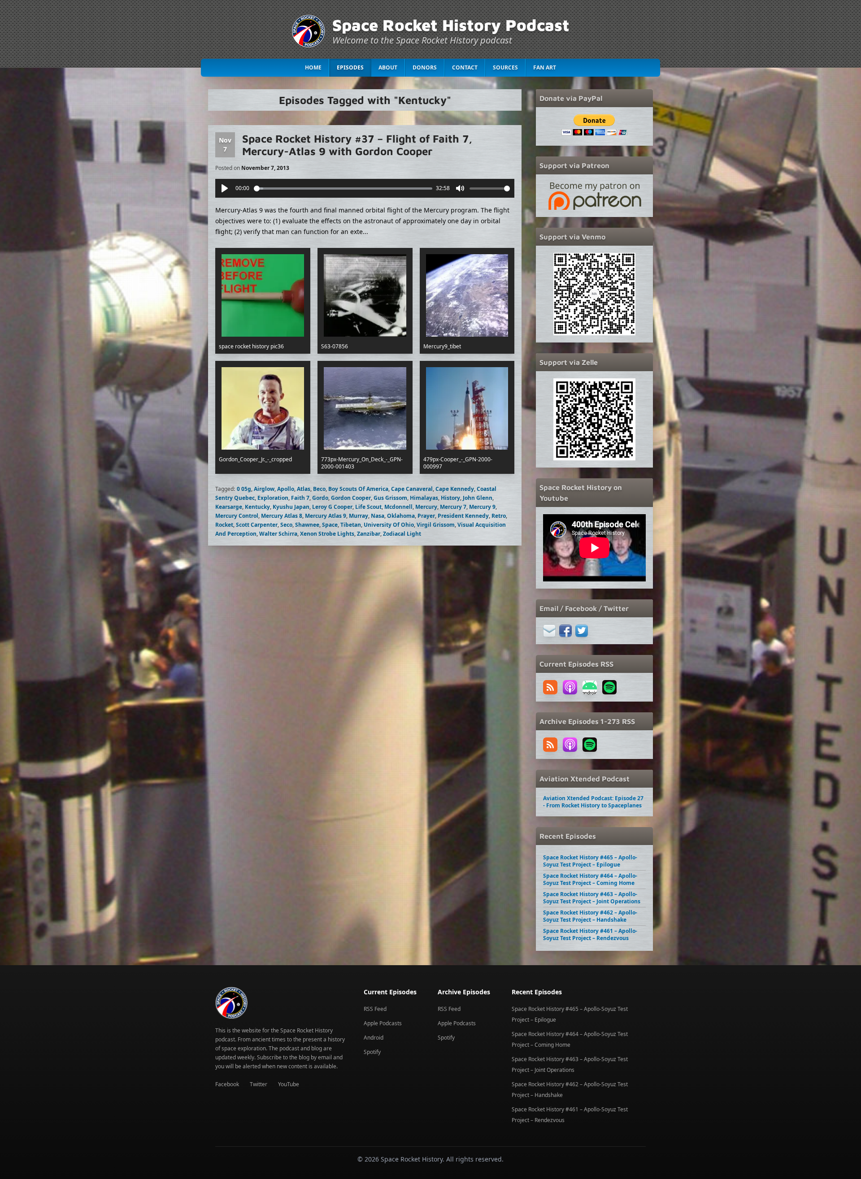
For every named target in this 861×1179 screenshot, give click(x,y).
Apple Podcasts (383, 1023)
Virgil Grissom (436, 525)
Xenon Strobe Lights (327, 533)
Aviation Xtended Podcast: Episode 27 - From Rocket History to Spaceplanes (593, 801)
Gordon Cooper (351, 498)
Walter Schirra (278, 533)
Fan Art (544, 67)
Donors (425, 67)
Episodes (350, 67)
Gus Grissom (390, 498)
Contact (465, 67)
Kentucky (257, 507)
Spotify (372, 1052)
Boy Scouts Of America (358, 489)
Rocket (224, 525)
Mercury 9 (482, 507)
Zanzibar (368, 533)
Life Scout (368, 507)
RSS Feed (375, 1009)
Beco (319, 489)
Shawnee (307, 525)
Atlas (303, 489)
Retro (498, 516)
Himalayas (424, 498)
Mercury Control (236, 516)
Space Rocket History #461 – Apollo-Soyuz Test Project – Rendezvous (590, 934)
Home (313, 67)
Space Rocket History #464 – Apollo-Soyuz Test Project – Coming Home (590, 879)
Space (330, 525)
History (450, 498)
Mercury (426, 507)
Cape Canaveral (412, 489)
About (387, 67)
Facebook (227, 1084)
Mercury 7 (453, 507)
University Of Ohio (389, 525)
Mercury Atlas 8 (281, 516)
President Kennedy (463, 516)
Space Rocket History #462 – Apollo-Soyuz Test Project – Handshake (590, 916)
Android (373, 1037)
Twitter (258, 1084)
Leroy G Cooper (332, 507)
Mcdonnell (398, 507)
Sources (505, 67)
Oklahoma (401, 516)
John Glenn (477, 498)
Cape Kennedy (454, 489)
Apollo (285, 489)
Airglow (264, 489)
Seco (286, 525)
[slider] (343, 188)
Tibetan (350, 525)
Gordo (320, 498)
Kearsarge (228, 507)
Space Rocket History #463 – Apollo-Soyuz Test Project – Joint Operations (591, 897)
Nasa (377, 516)
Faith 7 (300, 498)
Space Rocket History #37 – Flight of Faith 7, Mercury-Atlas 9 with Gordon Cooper (357, 144)
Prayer (426, 516)
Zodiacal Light (402, 533)
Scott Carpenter (257, 525)
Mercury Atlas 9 (325, 516)
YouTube (288, 1084)
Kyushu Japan (291, 507)
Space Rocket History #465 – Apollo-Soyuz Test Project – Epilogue (590, 861)
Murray (358, 516)
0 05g (244, 489)
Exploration (272, 498)
